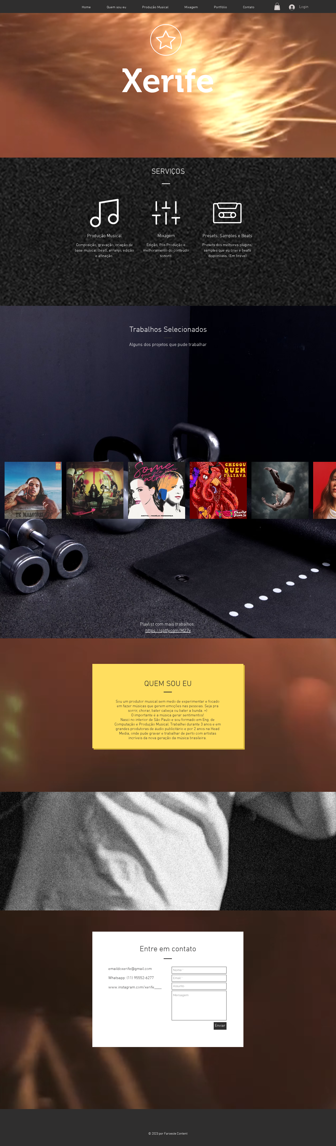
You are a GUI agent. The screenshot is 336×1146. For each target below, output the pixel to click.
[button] (277, 6)
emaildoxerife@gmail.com (130, 969)
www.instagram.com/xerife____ (135, 987)
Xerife (168, 80)
